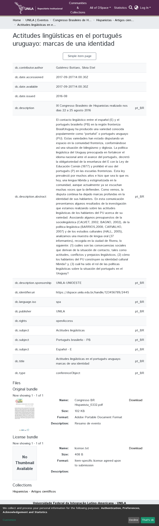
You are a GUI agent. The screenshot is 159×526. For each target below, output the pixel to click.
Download (135, 400)
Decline (133, 520)
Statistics (120, 8)
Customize (9, 520)
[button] (136, 8)
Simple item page (80, 56)
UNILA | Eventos (36, 20)
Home (17, 20)
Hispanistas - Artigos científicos (115, 20)
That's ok (148, 520)
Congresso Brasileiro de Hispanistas (72, 20)
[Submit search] (130, 8)
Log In (144, 8)
